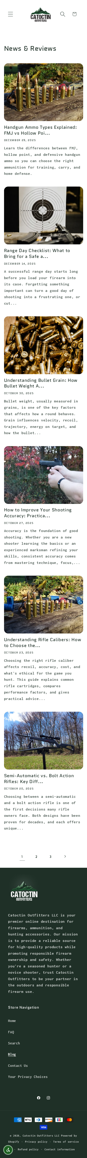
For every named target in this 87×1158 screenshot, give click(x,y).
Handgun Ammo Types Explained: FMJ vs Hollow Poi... (40, 130)
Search (14, 1043)
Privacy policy (36, 1141)
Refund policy (28, 1149)
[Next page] (65, 856)
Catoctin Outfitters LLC (41, 1135)
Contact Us (18, 1065)
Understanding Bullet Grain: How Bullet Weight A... (40, 383)
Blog (12, 1054)
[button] (10, 14)
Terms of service (66, 1141)
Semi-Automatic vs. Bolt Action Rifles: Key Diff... (39, 778)
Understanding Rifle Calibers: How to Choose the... (42, 642)
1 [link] (22, 856)
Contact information (60, 1149)
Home (12, 1021)
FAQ (11, 1032)
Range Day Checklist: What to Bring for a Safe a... (37, 253)
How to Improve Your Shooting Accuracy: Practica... (38, 513)
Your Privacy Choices (28, 1077)
